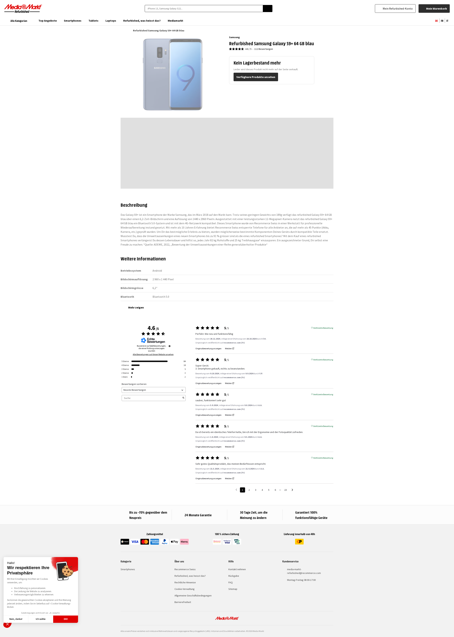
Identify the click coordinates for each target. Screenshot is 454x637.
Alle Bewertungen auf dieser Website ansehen (153, 354)
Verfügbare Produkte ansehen (255, 77)
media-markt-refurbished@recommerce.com (304, 571)
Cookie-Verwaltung (185, 589)
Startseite (122, 30)
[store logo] (23, 8)
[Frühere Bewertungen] (236, 490)
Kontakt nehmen (237, 569)
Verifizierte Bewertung (323, 328)
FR (442, 21)
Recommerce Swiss (185, 569)
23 (285, 489)
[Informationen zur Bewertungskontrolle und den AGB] (169, 346)
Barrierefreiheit (183, 602)
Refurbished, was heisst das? (190, 575)
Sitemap (232, 589)
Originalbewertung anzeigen (208, 348)
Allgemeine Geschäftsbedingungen (193, 595)
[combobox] (204, 8)
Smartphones (128, 569)
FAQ (230, 582)
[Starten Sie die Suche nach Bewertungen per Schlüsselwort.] (183, 398)
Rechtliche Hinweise (185, 582)
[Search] (267, 8)
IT (447, 21)
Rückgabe (233, 575)
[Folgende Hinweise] (292, 490)
